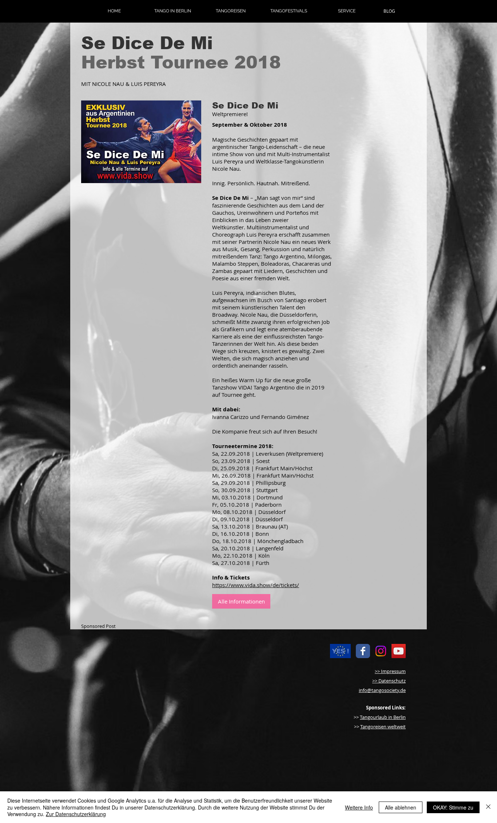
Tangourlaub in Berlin (383, 717)
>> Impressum (390, 671)
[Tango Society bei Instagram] (381, 651)
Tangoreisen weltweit (383, 726)
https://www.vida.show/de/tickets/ (255, 585)
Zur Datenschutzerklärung (76, 814)
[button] (172, 11)
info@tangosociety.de (382, 690)
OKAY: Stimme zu (453, 807)
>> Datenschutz (389, 680)
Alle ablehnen (400, 807)
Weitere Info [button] (359, 807)
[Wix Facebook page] (363, 651)
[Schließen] (488, 807)
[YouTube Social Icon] (398, 651)
